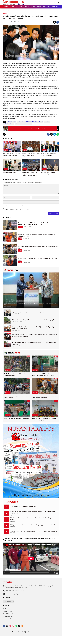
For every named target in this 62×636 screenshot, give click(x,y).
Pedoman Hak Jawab (8, 616)
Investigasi (21, 226)
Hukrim (20, 238)
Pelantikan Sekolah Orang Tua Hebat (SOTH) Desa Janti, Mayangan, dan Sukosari (44, 419)
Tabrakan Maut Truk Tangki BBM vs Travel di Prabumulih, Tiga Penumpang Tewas (34, 320)
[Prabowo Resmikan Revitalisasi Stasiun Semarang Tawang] (12, 146)
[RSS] (22, 626)
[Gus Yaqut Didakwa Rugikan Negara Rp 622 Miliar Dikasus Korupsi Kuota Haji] (10, 249)
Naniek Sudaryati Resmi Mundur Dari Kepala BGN (10, 173)
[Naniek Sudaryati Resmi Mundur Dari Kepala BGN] (12, 165)
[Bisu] (54, 573)
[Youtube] (13, 626)
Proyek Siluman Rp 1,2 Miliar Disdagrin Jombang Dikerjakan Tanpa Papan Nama (43, 374)
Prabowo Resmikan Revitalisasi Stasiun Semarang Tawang (11, 154)
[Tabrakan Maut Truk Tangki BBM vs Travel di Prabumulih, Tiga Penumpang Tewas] (7, 320)
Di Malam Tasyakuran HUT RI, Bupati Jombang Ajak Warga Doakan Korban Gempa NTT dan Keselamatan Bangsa (34, 335)
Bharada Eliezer (12, 121)
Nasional (5, 13)
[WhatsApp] (57, 134)
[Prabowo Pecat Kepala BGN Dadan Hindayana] (50, 165)
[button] (58, 2)
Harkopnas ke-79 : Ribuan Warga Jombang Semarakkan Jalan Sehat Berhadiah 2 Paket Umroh (34, 343)
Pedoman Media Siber (9, 619)
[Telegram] (54, 134)
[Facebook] (48, 134)
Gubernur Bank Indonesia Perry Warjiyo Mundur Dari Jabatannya (30, 155)
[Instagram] (10, 626)
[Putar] (5, 573)
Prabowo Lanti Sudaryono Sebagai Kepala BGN (48, 154)
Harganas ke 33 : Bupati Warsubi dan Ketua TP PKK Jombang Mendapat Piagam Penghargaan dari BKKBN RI (34, 327)
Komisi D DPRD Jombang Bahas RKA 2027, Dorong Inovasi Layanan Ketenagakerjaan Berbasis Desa (33, 512)
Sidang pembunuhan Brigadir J (23, 123)
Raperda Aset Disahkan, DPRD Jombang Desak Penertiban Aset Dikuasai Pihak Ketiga (33, 531)
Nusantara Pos (10, 21)
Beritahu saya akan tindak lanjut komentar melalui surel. (20, 206)
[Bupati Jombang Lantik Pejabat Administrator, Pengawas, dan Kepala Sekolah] (7, 313)
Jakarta (47, 121)
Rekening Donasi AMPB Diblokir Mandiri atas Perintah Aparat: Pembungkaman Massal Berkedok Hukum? (35, 223)
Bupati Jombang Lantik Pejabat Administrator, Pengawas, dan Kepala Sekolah (33, 312)
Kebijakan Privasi (7, 611)
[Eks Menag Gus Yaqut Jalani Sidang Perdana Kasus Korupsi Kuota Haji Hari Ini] (10, 260)
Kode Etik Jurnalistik (8, 614)
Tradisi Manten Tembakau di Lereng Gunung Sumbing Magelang (16, 374)
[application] (31, 559)
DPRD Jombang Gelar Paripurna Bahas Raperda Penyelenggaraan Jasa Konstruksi (32, 525)
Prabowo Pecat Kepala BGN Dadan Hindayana (48, 173)
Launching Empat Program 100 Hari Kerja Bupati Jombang (15, 396)
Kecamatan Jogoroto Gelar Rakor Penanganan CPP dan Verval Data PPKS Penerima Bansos (16, 419)
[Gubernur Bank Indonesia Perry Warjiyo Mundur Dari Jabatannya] (31, 146)
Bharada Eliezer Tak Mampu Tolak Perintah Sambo (31, 121)
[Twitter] (51, 134)
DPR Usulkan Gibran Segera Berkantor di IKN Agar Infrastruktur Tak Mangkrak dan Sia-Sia (33, 518)
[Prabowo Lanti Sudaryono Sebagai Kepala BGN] (50, 146)
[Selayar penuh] (57, 573)
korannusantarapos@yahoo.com (14, 594)
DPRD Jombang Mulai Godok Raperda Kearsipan (23, 506)
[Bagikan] (57, 22)
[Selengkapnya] (31, 270)
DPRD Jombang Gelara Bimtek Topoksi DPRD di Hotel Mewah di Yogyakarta (44, 396)
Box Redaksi (6, 609)
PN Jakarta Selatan (9, 123)
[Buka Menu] (55, 2)
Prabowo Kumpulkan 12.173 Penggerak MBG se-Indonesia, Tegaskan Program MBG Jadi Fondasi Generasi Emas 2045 (30, 174)
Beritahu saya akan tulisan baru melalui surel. (17, 209)
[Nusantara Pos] (13, 2)
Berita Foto (7, 370)
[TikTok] (19, 626)
